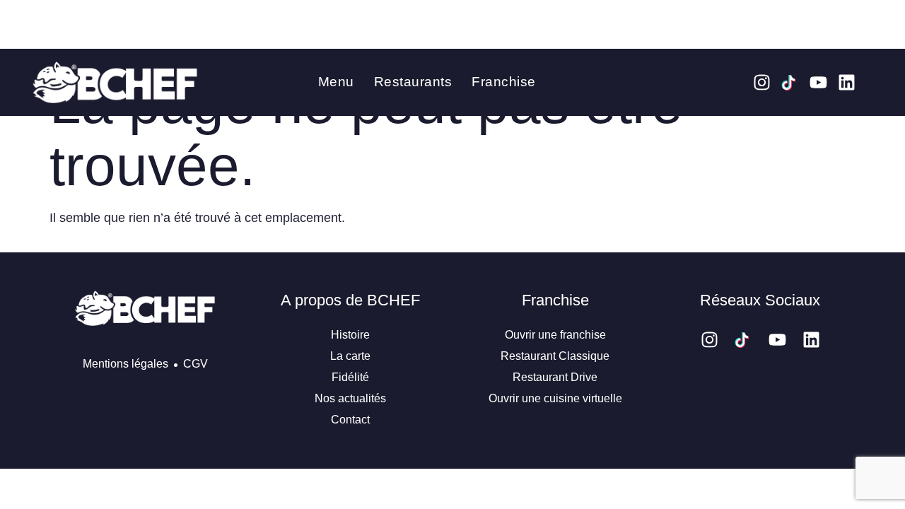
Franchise (504, 81)
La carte (350, 356)
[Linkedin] (846, 82)
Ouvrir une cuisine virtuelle (555, 398)
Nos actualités (350, 398)
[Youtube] (818, 82)
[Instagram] (761, 82)
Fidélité (350, 377)
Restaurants (413, 81)
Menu (336, 81)
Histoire (350, 335)
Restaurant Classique (555, 356)
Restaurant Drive (555, 377)
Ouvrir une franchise (555, 335)
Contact (350, 420)
